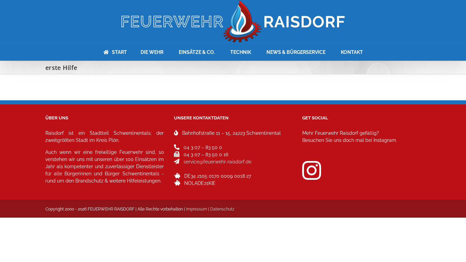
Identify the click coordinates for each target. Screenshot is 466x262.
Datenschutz (222, 209)
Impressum (196, 209)
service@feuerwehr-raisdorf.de (217, 161)
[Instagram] (311, 170)
